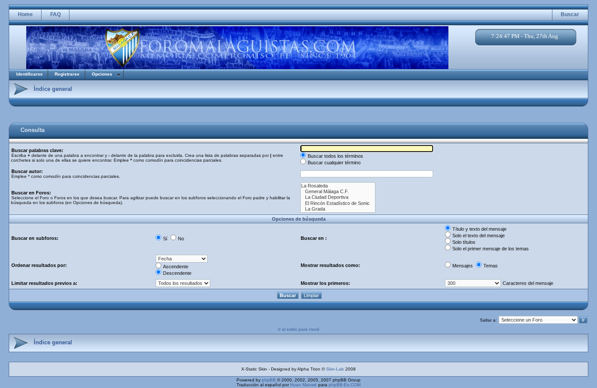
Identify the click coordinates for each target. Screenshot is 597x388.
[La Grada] (338, 209)
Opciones (102, 74)
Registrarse (67, 74)
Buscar (570, 14)
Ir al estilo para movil (298, 329)
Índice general (53, 89)
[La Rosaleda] (338, 186)
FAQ (55, 14)
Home (25, 14)
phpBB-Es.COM (345, 384)
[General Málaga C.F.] (338, 191)
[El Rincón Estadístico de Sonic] (338, 203)
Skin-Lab (335, 369)
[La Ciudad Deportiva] (338, 197)
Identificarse (29, 74)
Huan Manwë (303, 384)
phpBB (269, 380)
